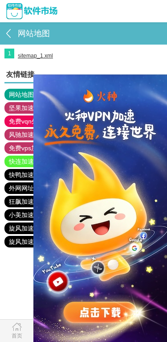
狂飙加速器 (24, 201)
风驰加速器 (24, 134)
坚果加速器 (24, 107)
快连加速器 (24, 161)
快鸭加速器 (24, 174)
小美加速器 (24, 214)
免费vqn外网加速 (33, 121)
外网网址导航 (27, 188)
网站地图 (21, 94)
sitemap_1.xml (35, 56)
